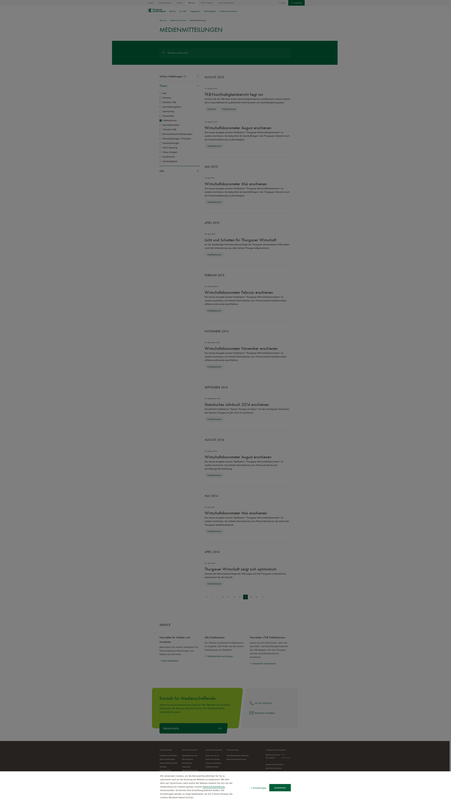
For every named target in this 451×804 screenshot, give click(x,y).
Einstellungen (259, 787)
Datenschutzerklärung (214, 786)
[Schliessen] (444, 776)
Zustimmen (280, 787)
